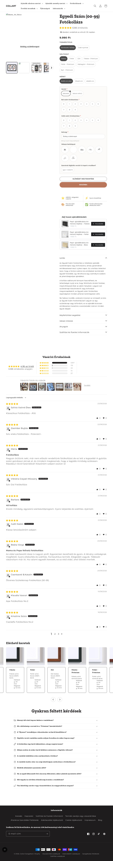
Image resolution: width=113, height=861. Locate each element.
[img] (12, 404)
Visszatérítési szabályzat (51, 854)
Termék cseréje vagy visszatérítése (80, 816)
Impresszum (90, 820)
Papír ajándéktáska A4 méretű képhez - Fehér (79, 233)
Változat (64, 54)
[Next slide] (59, 699)
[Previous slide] (53, 699)
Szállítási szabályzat (57, 856)
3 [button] (58, 634)
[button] (31, 3)
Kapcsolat (29, 816)
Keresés (18, 816)
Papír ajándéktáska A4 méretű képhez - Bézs (79, 244)
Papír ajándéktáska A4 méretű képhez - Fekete (80, 223)
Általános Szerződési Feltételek (25, 820)
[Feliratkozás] (47, 834)
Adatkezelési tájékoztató (52, 820)
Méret (63, 77)
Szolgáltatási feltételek (90, 854)
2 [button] (55, 634)
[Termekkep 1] (12, 67)
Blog (100, 820)
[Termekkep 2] (24, 67)
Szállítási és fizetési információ (49, 816)
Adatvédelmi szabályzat (71, 854)
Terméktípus (66, 42)
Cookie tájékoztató (73, 820)
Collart (22, 854)
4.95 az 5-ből (27, 366)
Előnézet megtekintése (83, 179)
